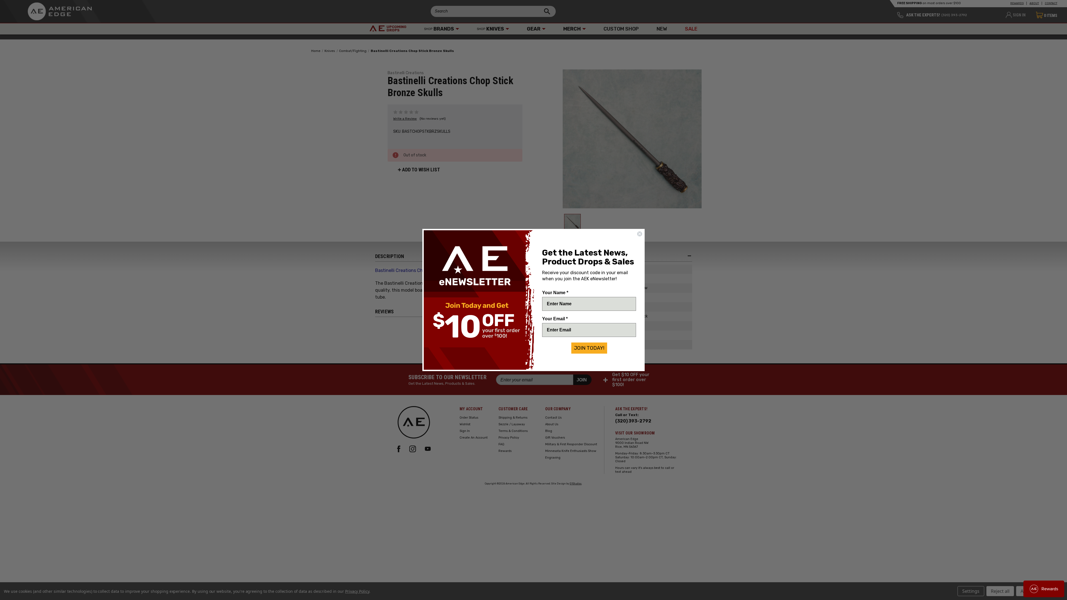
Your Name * (555, 292)
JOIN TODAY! (589, 348)
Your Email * (555, 318)
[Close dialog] (639, 234)
